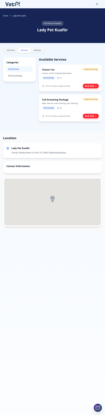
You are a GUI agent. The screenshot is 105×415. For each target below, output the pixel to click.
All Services (13, 69)
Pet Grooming (15, 75)
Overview (11, 50)
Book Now (89, 86)
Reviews (37, 50)
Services (24, 50)
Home (5, 16)
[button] (52, 199)
